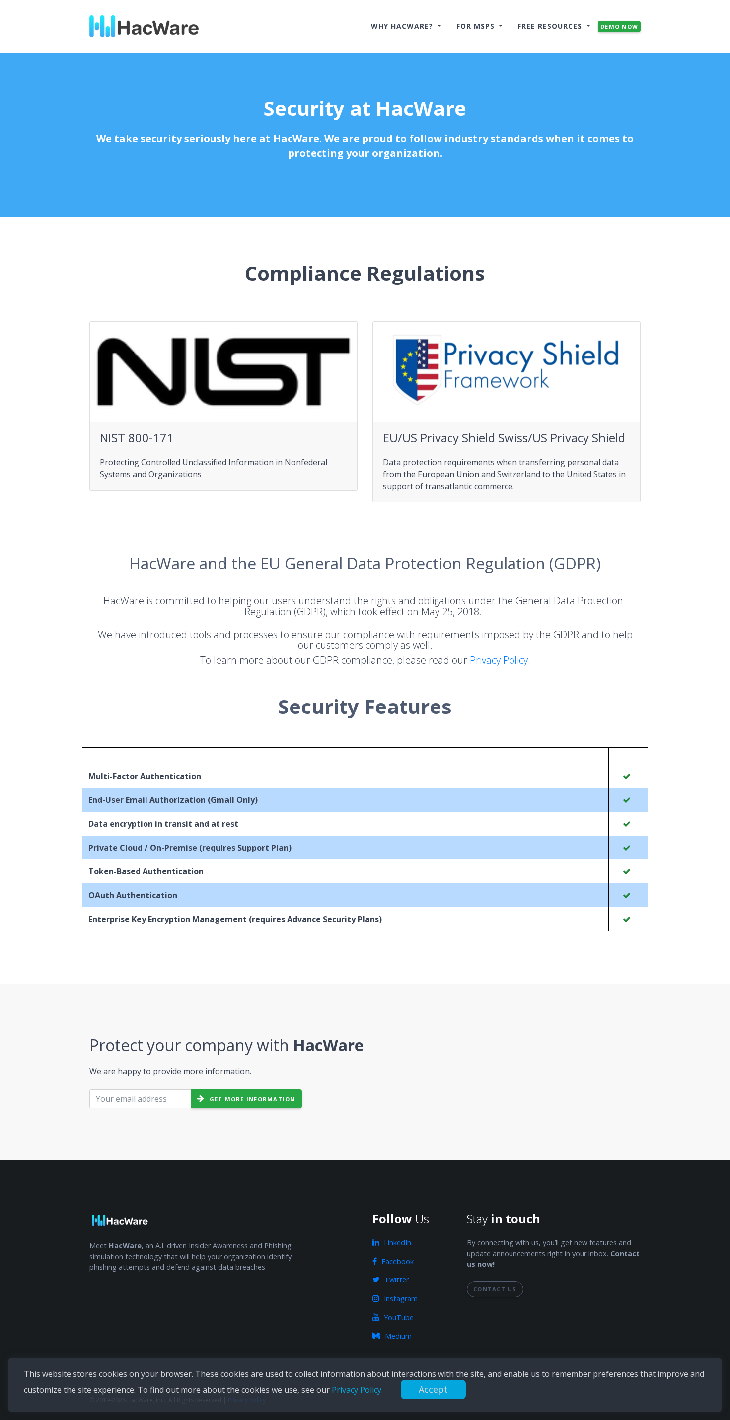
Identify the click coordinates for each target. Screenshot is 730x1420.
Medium (397, 1336)
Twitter (395, 1279)
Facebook (396, 1261)
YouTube (398, 1317)
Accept (433, 1389)
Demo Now (619, 26)
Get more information (251, 1099)
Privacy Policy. (358, 1389)
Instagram (400, 1298)
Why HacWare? (403, 26)
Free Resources (550, 26)
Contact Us (495, 1289)
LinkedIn (396, 1242)
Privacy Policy (499, 660)
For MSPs (476, 26)
